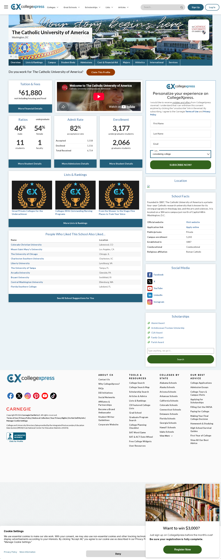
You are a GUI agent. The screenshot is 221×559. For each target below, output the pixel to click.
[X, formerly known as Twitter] (19, 398)
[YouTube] (45, 398)
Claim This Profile (100, 72)
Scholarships (91, 7)
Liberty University (20, 263)
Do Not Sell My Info (76, 418)
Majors (126, 62)
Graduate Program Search (138, 419)
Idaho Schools (167, 432)
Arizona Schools (168, 391)
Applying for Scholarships (197, 401)
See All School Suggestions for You (75, 298)
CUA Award (156, 332)
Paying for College (199, 411)
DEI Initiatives (105, 392)
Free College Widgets (140, 441)
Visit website (193, 222)
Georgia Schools (168, 423)
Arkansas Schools (169, 396)
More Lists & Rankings (75, 223)
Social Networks (106, 397)
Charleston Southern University (27, 258)
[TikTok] (53, 398)
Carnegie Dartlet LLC (31, 415)
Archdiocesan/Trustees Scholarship (167, 328)
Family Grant (157, 337)
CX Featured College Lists (139, 407)
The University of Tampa (23, 268)
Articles (122, 7)
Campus (52, 62)
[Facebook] (10, 398)
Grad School (135, 412)
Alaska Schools (167, 387)
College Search (137, 383)
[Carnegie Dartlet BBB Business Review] (16, 442)
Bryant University (20, 277)
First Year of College (200, 435)
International (157, 62)
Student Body (68, 62)
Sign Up (196, 7)
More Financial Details (30, 108)
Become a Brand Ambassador (106, 411)
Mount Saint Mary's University (26, 249)
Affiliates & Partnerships (105, 403)
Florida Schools (167, 418)
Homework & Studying (201, 423)
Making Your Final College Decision (199, 417)
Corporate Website (108, 424)
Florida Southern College (24, 286)
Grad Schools (70, 7)
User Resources (137, 445)
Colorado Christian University (26, 244)
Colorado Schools (169, 405)
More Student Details (30, 163)
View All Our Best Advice (199, 442)
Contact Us (104, 379)
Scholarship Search (139, 391)
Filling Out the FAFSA (201, 407)
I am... (156, 151)
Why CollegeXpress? (109, 384)
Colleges (51, 7)
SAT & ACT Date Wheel (141, 437)
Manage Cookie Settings (17, 420)
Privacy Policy (25, 418)
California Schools (169, 400)
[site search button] (182, 7)
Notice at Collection (40, 418)
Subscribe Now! (181, 164)
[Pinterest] (36, 398)
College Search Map (139, 387)
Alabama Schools (168, 383)
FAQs (101, 388)
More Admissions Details (75, 163)
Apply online (192, 227)
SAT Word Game (137, 432)
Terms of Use (192, 111)
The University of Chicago (24, 254)
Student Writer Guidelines (106, 418)
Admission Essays (199, 387)
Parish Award (157, 342)
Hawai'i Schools (168, 427)
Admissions (86, 62)
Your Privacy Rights (58, 418)
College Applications (201, 383)
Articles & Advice (138, 396)
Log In (212, 7)
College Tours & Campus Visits (198, 393)
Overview (16, 62)
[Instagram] (28, 398)
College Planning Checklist (137, 426)
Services (173, 62)
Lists (108, 7)
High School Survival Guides (200, 429)
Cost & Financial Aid (107, 62)
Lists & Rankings (34, 62)
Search (180, 359)
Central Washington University (27, 282)
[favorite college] (11, 56)
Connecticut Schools (170, 409)
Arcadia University (20, 272)
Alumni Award (158, 323)
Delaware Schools (169, 414)
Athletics (140, 62)
